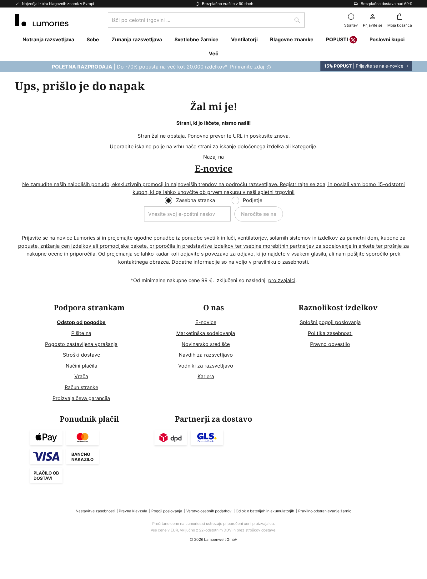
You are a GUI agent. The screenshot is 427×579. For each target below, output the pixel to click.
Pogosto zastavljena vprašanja (81, 344)
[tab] (89, 353)
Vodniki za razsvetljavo (205, 365)
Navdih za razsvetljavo (206, 354)
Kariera (206, 376)
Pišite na (81, 333)
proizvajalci (281, 280)
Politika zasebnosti (330, 333)
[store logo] (41, 20)
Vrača (81, 376)
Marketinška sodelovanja (205, 333)
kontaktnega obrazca (143, 261)
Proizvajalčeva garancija (81, 398)
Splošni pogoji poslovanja (330, 322)
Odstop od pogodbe (81, 322)
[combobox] (206, 20)
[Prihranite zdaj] (213, 66)
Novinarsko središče (206, 344)
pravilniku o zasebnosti (280, 261)
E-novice (205, 322)
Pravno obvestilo (330, 344)
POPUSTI (337, 39)
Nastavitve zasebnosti (95, 511)
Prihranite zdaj (247, 66)
